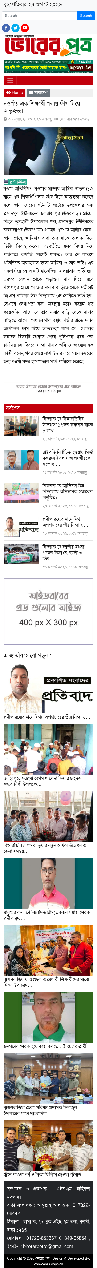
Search (86, 15)
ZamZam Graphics (48, 1264)
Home (17, 92)
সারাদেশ (40, 92)
